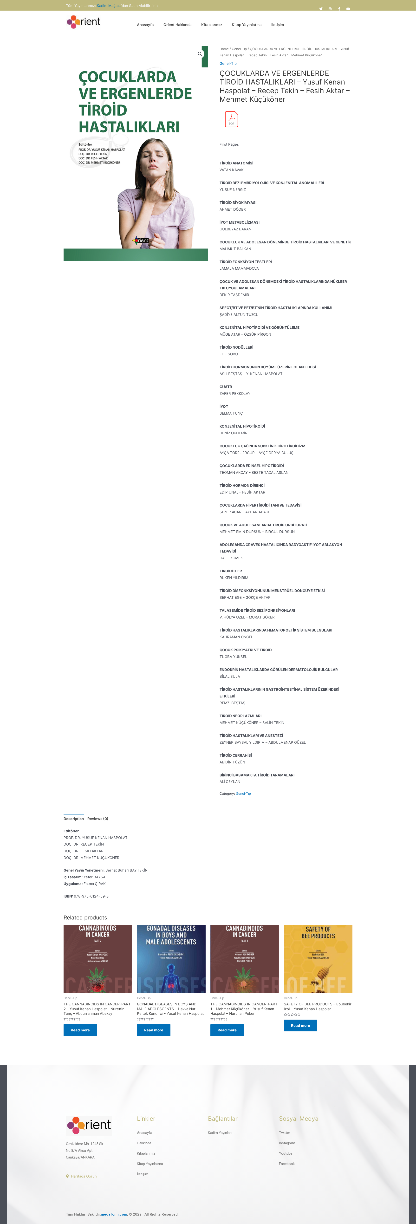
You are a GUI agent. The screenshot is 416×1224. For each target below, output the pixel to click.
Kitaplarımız (211, 24)
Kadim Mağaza (109, 5)
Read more (80, 1030)
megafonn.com (114, 1214)
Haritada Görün (84, 1176)
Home (224, 49)
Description (74, 818)
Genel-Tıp (239, 49)
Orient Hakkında (177, 24)
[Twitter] (321, 9)
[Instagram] (330, 9)
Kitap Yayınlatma (247, 24)
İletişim (277, 24)
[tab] (74, 819)
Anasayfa (145, 24)
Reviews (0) (97, 818)
